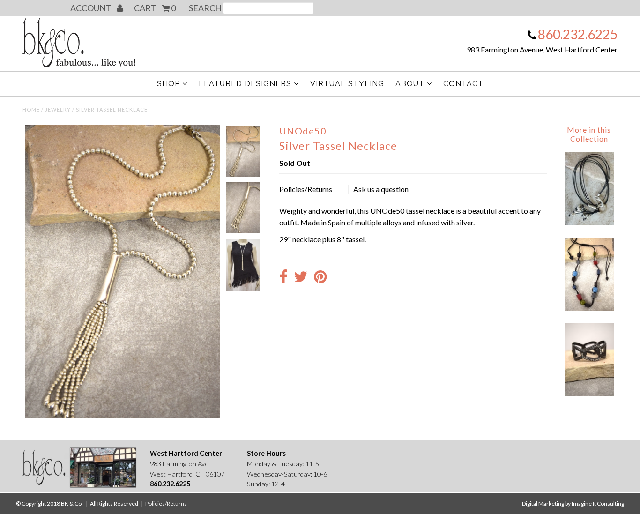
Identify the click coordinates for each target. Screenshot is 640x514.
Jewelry (58, 109)
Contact (463, 83)
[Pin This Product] (320, 277)
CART (155, 8)
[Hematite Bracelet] (589, 392)
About (409, 83)
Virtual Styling (347, 83)
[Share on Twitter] (301, 277)
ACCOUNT (91, 8)
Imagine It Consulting (598, 503)
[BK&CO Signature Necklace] (589, 221)
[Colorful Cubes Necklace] (589, 307)
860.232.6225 (578, 34)
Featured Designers (245, 83)
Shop (168, 83)
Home (31, 109)
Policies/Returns (305, 189)
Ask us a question (381, 189)
